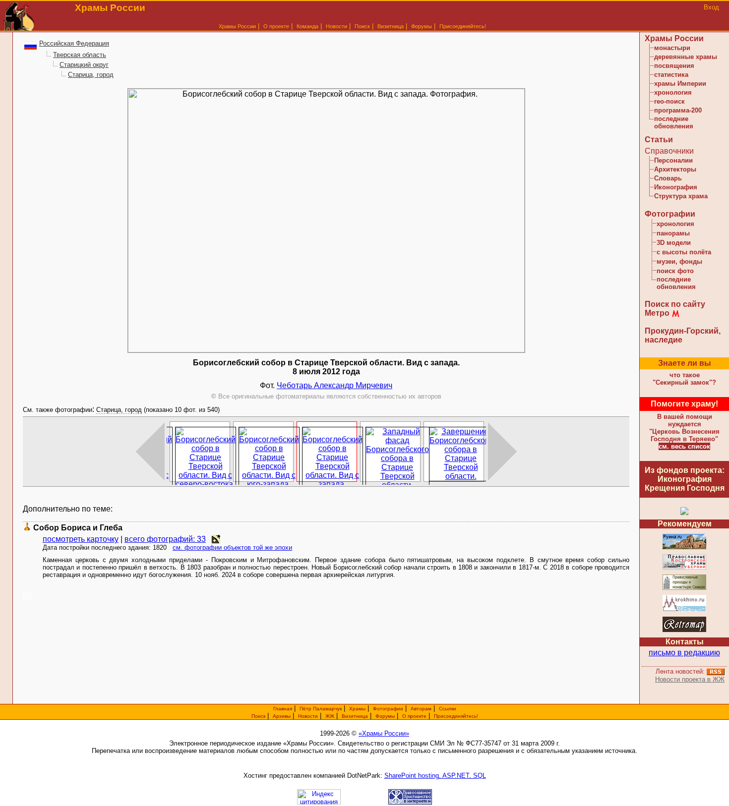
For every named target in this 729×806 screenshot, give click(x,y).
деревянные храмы (685, 56)
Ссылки (447, 708)
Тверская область (79, 54)
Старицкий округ (84, 64)
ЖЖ (329, 716)
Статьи (659, 139)
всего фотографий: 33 (165, 539)
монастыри (672, 48)
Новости (336, 26)
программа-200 (678, 110)
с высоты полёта (684, 252)
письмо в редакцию (684, 652)
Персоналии (673, 160)
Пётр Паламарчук (321, 708)
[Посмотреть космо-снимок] (216, 539)
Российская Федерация (74, 43)
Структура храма (681, 196)
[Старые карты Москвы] (684, 630)
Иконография (675, 187)
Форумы (421, 26)
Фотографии (670, 214)
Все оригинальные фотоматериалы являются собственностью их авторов (326, 396)
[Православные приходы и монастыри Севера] (684, 588)
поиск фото (675, 271)
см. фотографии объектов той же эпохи (232, 547)
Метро (657, 313)
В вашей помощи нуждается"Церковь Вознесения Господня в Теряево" (684, 428)
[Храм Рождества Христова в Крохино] (684, 610)
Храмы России (237, 26)
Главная (282, 708)
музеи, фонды (679, 261)
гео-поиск (669, 101)
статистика (671, 74)
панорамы (673, 233)
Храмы (357, 708)
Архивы (282, 716)
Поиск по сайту (675, 304)
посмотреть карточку (81, 539)
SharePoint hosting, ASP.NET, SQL (435, 775)
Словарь (668, 178)
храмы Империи (680, 83)
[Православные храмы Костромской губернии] (684, 568)
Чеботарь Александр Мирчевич (334, 385)
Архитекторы (675, 169)
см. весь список (684, 446)
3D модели (674, 242)
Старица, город (91, 74)
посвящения (674, 65)
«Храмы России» (384, 733)
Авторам (421, 708)
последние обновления (673, 122)
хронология (673, 92)
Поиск (362, 26)
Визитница (390, 26)
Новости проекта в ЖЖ (690, 679)
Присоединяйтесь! (462, 26)
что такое (684, 378)
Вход (711, 7)
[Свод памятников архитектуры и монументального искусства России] (684, 547)
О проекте (414, 716)
